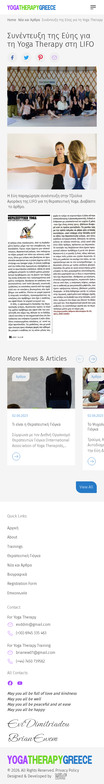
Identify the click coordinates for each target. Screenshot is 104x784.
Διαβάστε (88, 201)
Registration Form (22, 583)
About (12, 537)
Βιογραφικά (17, 574)
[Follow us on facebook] (10, 683)
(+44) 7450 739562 (30, 661)
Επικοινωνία (17, 593)
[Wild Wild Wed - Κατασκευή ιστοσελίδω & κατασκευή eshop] (61, 776)
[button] (80, 359)
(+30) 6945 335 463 (31, 633)
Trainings (14, 546)
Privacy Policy (67, 770)
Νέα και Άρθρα (19, 565)
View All (86, 487)
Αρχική (12, 528)
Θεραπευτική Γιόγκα (23, 555)
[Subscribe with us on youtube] (20, 683)
